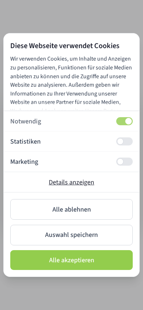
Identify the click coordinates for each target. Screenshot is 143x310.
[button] (71, 121)
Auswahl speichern (71, 234)
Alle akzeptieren (71, 260)
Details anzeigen (71, 182)
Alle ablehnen (71, 209)
